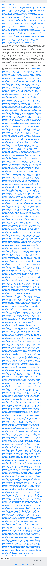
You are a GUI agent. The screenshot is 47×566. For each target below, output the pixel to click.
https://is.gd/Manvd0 (16, 191)
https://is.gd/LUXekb (35, 130)
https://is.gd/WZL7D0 (26, 228)
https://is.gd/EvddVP (25, 141)
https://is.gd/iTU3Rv (16, 183)
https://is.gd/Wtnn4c (16, 446)
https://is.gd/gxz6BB (16, 431)
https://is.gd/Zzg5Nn (16, 155)
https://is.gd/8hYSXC (35, 431)
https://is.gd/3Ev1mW (26, 460)
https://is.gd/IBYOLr (6, 380)
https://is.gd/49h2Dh (6, 167)
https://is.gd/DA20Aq (16, 164)
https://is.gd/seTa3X (33, 421)
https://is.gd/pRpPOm (26, 505)
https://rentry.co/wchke (39, 30)
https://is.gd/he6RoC (25, 251)
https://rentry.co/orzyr (7, 29)
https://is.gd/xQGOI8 (6, 354)
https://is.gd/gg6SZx (25, 206)
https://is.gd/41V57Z (27, 488)
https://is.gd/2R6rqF (16, 148)
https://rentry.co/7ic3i (18, 7)
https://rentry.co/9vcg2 (28, 24)
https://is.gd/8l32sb (6, 379)
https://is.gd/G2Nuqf (16, 475)
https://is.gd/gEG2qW (7, 508)
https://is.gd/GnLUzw (7, 363)
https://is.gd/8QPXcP (6, 109)
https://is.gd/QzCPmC (26, 71)
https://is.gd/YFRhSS (25, 106)
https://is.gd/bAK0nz (6, 218)
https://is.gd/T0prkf (6, 189)
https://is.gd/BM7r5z (26, 463)
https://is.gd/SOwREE (17, 520)
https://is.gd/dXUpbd (16, 165)
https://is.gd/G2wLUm (27, 324)
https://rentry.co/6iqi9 (18, 39)
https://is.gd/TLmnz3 (26, 184)
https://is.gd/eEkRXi (16, 268)
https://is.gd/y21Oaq (6, 80)
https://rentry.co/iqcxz (7, 16)
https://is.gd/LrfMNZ (37, 488)
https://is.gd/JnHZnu (6, 85)
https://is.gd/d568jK (34, 492)
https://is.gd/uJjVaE (16, 340)
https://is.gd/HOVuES (7, 148)
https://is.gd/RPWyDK (26, 162)
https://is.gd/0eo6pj (16, 120)
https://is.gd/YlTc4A (26, 335)
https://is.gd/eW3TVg (7, 322)
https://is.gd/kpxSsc (15, 308)
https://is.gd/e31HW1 (16, 459)
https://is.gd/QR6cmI (6, 237)
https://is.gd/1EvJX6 (25, 116)
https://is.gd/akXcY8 (6, 78)
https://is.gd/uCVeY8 (26, 382)
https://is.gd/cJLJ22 (35, 446)
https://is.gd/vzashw (36, 239)
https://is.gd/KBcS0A (25, 270)
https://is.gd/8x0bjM (16, 311)
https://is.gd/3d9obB (33, 158)
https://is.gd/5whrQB (35, 96)
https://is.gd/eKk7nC (36, 170)
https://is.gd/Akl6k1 (34, 406)
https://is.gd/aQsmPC (17, 496)
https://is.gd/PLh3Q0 (25, 511)
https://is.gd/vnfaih (15, 251)
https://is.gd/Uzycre (6, 441)
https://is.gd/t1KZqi (6, 392)
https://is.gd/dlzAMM (7, 219)
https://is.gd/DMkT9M (17, 81)
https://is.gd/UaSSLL (16, 393)
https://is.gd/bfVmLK (25, 315)
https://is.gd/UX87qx (6, 280)
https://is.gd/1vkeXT (26, 359)
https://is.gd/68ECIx (16, 498)
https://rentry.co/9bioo (18, 27)
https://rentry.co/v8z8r (29, 26)
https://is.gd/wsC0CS (25, 462)
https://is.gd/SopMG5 (37, 475)
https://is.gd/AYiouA (6, 202)
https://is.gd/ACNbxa (26, 327)
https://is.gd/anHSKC (35, 364)
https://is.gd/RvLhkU (6, 251)
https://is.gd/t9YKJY (6, 418)
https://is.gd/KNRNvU (7, 451)
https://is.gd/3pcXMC (6, 454)
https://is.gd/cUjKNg (6, 90)
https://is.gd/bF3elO (16, 190)
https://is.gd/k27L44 (35, 279)
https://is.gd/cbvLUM (6, 151)
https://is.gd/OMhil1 (35, 542)
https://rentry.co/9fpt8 (18, 17)
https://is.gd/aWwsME (16, 550)
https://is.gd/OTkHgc (16, 386)
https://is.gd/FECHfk (25, 210)
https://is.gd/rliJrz (6, 100)
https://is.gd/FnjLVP (25, 392)
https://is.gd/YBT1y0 (16, 207)
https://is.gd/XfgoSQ (16, 261)
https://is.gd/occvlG (25, 457)
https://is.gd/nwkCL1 (16, 180)
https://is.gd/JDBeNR (16, 241)
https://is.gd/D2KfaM (36, 77)
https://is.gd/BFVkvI (6, 302)
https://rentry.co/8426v (39, 11)
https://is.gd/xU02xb (36, 507)
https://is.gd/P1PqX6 (6, 361)
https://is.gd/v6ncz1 (34, 512)
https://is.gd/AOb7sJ (35, 148)
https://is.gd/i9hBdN (6, 485)
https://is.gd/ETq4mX (36, 235)
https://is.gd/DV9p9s (35, 466)
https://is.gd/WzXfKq (25, 444)
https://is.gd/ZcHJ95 (26, 232)
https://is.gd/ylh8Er (15, 357)
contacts (27, 564)
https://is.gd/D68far (15, 196)
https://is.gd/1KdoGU (36, 450)
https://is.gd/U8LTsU (35, 511)
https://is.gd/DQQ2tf (16, 502)
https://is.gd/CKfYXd (26, 286)
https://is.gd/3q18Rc (6, 539)
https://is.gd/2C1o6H (37, 408)
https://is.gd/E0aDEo (6, 438)
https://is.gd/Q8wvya (35, 87)
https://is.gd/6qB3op (6, 393)
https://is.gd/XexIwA (15, 202)
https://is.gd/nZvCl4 (35, 193)
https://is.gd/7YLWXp (36, 469)
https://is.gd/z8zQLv (6, 180)
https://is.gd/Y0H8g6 (16, 271)
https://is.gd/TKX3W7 (37, 231)
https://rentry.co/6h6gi (18, 36)
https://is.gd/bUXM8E (16, 552)
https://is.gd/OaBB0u (16, 130)
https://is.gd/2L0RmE (6, 388)
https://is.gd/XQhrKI (16, 485)
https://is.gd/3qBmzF (36, 405)
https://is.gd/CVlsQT (16, 492)
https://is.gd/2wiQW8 (36, 398)
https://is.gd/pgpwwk (7, 351)
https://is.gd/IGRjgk (34, 489)
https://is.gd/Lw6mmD (7, 75)
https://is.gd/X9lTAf (6, 222)
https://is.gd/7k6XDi (25, 176)
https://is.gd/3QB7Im (24, 100)
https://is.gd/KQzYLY (35, 146)
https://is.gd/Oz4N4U (36, 117)
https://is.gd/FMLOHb (7, 488)
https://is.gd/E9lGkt (6, 96)
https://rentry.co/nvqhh (29, 42)
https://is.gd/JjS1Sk (25, 178)
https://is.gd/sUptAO (16, 292)
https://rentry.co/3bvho (29, 33)
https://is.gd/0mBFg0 (36, 241)
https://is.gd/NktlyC (16, 210)
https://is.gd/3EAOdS (6, 212)
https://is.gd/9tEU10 (6, 377)
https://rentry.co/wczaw (7, 35)
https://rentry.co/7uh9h (28, 36)
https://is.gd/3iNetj (16, 353)
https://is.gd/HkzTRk (6, 119)
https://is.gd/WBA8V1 (26, 446)
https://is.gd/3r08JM (15, 315)
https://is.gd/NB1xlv (35, 389)
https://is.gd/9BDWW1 (36, 191)
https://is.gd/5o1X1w (6, 72)
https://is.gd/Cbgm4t (6, 353)
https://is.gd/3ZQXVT (26, 239)
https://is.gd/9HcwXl (16, 197)
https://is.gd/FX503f (25, 360)
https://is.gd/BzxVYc (6, 171)
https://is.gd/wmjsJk (16, 508)
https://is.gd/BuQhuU (7, 241)
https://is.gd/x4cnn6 (25, 334)
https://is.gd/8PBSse (25, 284)
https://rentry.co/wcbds (29, 40)
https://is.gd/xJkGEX (35, 302)
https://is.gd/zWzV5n (16, 213)
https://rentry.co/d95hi (39, 36)
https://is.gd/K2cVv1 (6, 229)
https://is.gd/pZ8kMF (6, 210)
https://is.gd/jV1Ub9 (35, 128)
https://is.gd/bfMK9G (17, 329)
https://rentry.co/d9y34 (28, 19)
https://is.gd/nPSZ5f (34, 205)
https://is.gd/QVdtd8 (37, 528)
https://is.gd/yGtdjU (36, 453)
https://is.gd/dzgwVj (35, 327)
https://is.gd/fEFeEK (25, 401)
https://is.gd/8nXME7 (26, 212)
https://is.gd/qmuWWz (35, 258)
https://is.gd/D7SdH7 (36, 546)
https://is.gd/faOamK (16, 173)
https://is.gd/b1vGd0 (25, 434)
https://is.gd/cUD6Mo (7, 113)
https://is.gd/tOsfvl (6, 270)
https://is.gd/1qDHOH (7, 282)
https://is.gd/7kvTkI (15, 247)
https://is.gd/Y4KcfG (25, 202)
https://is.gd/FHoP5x (6, 466)
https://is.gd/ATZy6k (34, 456)
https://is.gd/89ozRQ (16, 302)
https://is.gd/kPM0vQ (7, 136)
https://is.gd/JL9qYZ (16, 316)
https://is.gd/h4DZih (25, 417)
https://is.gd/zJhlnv (34, 293)
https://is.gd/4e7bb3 (36, 311)
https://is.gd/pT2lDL (6, 197)
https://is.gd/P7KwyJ (6, 404)
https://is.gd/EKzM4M (35, 521)
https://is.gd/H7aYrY (15, 379)
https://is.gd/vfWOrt (6, 247)
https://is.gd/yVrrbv (16, 434)
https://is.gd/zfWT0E (15, 392)
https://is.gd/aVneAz (16, 470)
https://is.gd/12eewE (6, 193)
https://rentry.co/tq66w (7, 4)
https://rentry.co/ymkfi (28, 23)
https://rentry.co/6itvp (28, 11)
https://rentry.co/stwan (39, 10)
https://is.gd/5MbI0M (7, 279)
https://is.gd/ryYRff (6, 450)
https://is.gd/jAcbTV (6, 543)
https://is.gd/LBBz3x (35, 485)
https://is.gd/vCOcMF (34, 178)
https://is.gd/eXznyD (6, 515)
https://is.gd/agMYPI (16, 325)
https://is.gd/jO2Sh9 (16, 430)
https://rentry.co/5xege (7, 9)
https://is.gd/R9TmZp (36, 470)
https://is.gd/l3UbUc (26, 191)
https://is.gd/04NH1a (6, 126)
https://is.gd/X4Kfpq (16, 274)
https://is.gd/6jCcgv (34, 305)
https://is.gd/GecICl (34, 247)
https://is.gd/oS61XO (16, 542)
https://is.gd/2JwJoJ (33, 295)
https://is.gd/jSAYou (34, 266)
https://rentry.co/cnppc (28, 43)
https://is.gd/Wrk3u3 (6, 350)
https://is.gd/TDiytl (36, 194)
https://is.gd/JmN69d (16, 337)
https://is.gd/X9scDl (34, 125)
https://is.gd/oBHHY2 (35, 261)
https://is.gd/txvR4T (35, 505)
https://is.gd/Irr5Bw (35, 268)
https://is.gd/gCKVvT (6, 422)
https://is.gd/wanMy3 (7, 449)
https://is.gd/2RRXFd (16, 229)
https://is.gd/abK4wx (26, 332)
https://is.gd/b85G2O (17, 344)
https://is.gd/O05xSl (25, 103)
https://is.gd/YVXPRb (16, 128)
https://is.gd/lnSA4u (6, 483)
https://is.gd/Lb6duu (16, 521)
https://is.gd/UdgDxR (7, 411)
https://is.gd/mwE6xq (7, 296)
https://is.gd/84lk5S (25, 72)
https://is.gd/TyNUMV (17, 528)
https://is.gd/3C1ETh (25, 110)
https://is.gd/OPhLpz (26, 518)
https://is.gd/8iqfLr (6, 123)
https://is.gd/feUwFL (36, 234)
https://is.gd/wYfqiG (35, 181)
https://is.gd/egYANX (6, 530)
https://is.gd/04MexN (16, 299)
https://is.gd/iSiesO (35, 411)
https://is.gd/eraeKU (36, 414)
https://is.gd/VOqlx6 (6, 161)
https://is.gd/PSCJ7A (6, 71)
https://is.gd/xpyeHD (34, 340)
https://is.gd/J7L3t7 (16, 151)
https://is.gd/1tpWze (36, 171)
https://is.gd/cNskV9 (25, 84)
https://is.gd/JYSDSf (6, 248)
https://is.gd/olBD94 (25, 237)
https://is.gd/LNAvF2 (25, 465)
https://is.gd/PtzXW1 (26, 88)
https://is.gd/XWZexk (16, 374)
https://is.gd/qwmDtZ (36, 527)
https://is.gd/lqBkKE (35, 99)
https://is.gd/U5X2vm (16, 345)
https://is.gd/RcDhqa (15, 116)
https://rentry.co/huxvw (7, 6)
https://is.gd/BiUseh (26, 164)
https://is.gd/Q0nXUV (36, 213)
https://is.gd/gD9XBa (36, 322)
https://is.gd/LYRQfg (6, 459)
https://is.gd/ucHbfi (25, 495)
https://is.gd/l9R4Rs (25, 145)
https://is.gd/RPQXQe (16, 507)
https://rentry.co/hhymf (29, 35)
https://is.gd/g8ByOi (26, 507)
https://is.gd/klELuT (25, 515)
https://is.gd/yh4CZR (6, 234)
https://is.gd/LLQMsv (6, 87)
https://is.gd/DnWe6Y (16, 260)
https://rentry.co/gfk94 (7, 36)
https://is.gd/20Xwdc (6, 386)
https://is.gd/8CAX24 (6, 478)
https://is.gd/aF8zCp (25, 94)
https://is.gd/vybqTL (36, 486)
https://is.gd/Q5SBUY (35, 438)
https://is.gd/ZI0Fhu (6, 444)
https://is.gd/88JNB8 (6, 495)
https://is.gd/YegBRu (26, 447)
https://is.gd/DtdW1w (26, 209)
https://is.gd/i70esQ (16, 184)
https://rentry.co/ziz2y (18, 43)
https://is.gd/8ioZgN (16, 510)
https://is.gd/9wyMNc (7, 290)
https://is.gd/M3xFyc (26, 517)
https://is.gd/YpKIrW (6, 183)
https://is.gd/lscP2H (35, 229)
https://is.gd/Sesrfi (15, 295)
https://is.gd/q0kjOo (35, 183)
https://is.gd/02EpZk (35, 401)
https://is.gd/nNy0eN (16, 422)
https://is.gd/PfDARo (25, 308)
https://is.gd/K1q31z (6, 235)
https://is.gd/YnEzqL (15, 531)
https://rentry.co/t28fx (18, 20)
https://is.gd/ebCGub (25, 338)
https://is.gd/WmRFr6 (16, 335)
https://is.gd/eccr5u (26, 376)
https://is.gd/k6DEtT (35, 361)
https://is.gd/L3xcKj (25, 356)
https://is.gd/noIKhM (6, 122)
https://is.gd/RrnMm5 (36, 508)
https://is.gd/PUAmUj (35, 197)
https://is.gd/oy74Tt (35, 424)
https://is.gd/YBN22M (16, 171)
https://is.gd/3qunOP (26, 388)
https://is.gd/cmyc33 (6, 206)
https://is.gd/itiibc (16, 109)
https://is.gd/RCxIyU (6, 337)
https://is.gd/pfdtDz (6, 383)
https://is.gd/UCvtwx (35, 120)
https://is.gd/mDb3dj (6, 165)
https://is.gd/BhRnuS (6, 376)
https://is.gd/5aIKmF (34, 427)
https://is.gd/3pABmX (7, 431)
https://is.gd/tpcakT (34, 360)
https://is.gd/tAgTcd (6, 223)
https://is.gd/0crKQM (26, 475)
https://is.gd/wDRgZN (26, 242)
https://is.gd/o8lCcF (6, 103)
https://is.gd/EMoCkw (7, 186)
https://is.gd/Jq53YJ (6, 437)
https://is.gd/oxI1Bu (16, 343)
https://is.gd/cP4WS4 (6, 231)
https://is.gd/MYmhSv (35, 418)
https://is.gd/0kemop (35, 454)
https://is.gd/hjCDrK (35, 348)
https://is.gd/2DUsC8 (35, 101)
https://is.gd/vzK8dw (25, 316)
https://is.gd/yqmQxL (35, 524)
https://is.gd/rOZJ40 (34, 161)
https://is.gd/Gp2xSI (34, 104)
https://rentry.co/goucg (7, 39)
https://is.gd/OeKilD (6, 402)
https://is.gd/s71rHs (34, 116)
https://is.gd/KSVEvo (15, 437)
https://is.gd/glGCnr (6, 93)
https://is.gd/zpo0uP (6, 187)
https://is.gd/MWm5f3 (16, 250)
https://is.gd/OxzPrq (16, 88)
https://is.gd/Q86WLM (17, 186)
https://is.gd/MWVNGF (26, 534)
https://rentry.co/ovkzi (7, 42)
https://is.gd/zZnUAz (25, 128)
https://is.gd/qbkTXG (26, 510)
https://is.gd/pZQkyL (25, 123)
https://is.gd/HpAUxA (7, 523)
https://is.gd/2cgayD (35, 280)
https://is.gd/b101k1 (34, 254)
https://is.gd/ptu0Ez (6, 293)
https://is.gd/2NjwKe (25, 255)
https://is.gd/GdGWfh (16, 447)
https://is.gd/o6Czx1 (25, 161)
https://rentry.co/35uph (28, 22)
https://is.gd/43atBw (35, 210)
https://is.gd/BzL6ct (6, 94)
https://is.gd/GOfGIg (35, 539)
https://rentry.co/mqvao (39, 7)
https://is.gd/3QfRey (35, 366)
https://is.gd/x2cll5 (35, 425)
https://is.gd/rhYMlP (25, 466)
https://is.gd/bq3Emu (36, 90)
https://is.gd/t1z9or (6, 295)
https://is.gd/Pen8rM (26, 309)
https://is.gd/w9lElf (16, 284)
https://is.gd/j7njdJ (15, 553)
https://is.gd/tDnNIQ (36, 164)
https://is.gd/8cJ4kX (15, 168)
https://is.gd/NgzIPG (34, 428)
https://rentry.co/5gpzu (7, 26)
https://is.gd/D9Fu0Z (36, 430)
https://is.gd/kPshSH (16, 420)
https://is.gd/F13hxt (34, 177)
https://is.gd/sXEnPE (15, 123)
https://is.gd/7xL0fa (25, 399)
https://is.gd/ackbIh (35, 74)
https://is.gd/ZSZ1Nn (6, 499)
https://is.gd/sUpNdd (16, 110)
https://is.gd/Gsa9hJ (6, 463)
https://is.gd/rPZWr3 (25, 132)
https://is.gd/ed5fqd (6, 299)
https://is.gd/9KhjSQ (15, 94)
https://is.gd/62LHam (26, 389)
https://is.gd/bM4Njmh (17, 107)
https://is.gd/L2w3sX (16, 193)
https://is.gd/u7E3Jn (26, 75)
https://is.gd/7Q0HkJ (25, 168)
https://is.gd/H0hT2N (36, 113)
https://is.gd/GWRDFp (7, 424)
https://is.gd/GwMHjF (7, 518)
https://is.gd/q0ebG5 (35, 396)
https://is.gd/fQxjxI (16, 87)
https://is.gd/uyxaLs (15, 177)
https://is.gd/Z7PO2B (26, 302)
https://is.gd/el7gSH (34, 315)
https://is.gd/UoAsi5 (16, 361)
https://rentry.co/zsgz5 (17, 16)
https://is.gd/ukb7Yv (25, 540)
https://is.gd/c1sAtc (26, 425)
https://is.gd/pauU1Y (26, 274)
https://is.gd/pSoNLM (7, 309)
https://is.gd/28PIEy (6, 552)
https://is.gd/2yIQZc (36, 309)
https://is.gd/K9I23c (35, 552)
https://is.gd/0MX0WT (7, 284)
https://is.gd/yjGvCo (16, 90)
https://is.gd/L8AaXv (16, 501)
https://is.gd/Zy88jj (16, 433)
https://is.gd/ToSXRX (34, 457)
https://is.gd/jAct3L (15, 364)
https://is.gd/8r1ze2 (6, 129)
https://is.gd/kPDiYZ (35, 139)
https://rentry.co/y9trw (17, 24)
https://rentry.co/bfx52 (18, 35)
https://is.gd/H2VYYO (34, 219)
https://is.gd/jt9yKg (6, 390)
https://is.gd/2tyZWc (25, 395)
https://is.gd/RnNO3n (26, 485)
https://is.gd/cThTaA (15, 216)
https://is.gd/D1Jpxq (35, 382)
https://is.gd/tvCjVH (35, 303)
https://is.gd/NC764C (36, 173)
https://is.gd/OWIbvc (16, 126)
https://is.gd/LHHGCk (17, 451)
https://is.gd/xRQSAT (6, 264)
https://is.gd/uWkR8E (26, 273)
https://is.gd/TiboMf (16, 405)
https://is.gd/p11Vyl (25, 492)
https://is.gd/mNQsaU (27, 408)
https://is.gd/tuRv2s (25, 277)
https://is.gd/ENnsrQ (25, 523)
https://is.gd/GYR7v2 (36, 359)
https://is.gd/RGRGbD (7, 313)
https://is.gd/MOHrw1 (7, 321)
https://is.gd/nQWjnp (26, 90)
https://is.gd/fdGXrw (35, 251)
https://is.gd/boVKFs (36, 329)
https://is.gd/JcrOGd (6, 457)
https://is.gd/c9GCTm (7, 344)
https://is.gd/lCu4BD (16, 443)
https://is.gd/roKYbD (6, 104)
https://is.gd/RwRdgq (16, 540)
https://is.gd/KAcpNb (16, 415)
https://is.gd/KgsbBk (6, 300)
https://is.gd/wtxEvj (15, 78)
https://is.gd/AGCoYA (27, 200)
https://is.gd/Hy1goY (36, 481)
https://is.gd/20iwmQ (27, 496)
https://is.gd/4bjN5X (6, 357)
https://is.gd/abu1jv (15, 257)
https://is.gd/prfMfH (35, 226)
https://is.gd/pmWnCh (37, 324)
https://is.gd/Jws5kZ (6, 367)
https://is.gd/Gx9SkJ (34, 80)
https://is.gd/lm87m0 (35, 338)
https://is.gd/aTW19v (6, 395)
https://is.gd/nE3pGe (16, 376)
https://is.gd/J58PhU (34, 109)
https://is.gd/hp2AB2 (6, 389)
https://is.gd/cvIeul (6, 553)
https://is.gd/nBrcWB (26, 420)
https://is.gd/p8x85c (25, 530)
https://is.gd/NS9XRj (25, 264)
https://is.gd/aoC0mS (26, 405)
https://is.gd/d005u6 (16, 534)
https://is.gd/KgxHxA (6, 435)
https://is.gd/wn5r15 (16, 125)
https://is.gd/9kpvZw (25, 226)
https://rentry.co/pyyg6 (17, 23)
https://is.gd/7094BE (25, 456)
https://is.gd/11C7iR (16, 280)
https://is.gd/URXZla (6, 106)
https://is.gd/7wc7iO (26, 449)
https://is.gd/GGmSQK (7, 359)
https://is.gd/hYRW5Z (16, 228)
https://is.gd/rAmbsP (16, 225)
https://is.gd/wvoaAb (26, 74)
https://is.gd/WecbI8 (25, 373)
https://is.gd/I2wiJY (26, 313)
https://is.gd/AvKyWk (26, 99)
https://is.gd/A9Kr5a (25, 115)
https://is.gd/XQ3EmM (7, 408)
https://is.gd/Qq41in (25, 287)
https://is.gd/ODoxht (35, 495)
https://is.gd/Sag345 (16, 279)
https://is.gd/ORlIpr (25, 411)
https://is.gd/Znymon (16, 77)
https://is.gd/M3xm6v (16, 547)
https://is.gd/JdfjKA (16, 80)
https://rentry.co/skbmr (7, 13)
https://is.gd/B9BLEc (25, 257)
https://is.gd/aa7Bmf (16, 101)
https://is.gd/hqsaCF (24, 295)
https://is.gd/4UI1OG (35, 462)
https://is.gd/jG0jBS (25, 533)
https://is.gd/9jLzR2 (25, 415)
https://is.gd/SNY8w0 (6, 494)
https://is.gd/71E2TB (25, 367)
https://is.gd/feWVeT (16, 380)
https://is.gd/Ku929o (16, 373)
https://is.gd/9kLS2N (25, 543)
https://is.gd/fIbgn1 (25, 177)
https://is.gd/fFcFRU (25, 438)
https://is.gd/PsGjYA (34, 331)
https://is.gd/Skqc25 (26, 144)
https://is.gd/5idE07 (25, 489)
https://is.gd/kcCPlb (34, 372)
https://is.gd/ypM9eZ (6, 324)
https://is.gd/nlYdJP (16, 282)
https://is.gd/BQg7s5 (36, 494)
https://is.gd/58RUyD (25, 152)
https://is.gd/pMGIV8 (16, 215)
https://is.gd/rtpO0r (35, 483)
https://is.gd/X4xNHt (25, 139)
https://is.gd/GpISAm (35, 123)
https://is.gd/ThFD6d (35, 151)
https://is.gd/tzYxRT (6, 555)
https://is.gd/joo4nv (35, 332)
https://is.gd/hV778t (26, 221)
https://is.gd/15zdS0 (16, 83)
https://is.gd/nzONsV (36, 517)
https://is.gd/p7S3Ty (16, 267)
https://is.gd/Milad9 (25, 293)
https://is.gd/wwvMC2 (36, 374)
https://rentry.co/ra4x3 (7, 10)
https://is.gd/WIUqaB (6, 225)
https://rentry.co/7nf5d (28, 7)
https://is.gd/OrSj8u (6, 332)
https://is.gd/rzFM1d (6, 364)
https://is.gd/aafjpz (15, 406)
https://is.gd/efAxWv (26, 113)
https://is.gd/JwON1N (26, 504)
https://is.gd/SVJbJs (34, 142)
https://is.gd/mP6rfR (36, 499)
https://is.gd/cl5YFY (16, 104)
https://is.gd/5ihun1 (35, 299)
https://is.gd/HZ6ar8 (25, 268)
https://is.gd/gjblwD (15, 427)
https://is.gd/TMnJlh (25, 345)
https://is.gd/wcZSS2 (16, 435)
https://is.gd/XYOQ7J (25, 498)
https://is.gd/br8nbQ (16, 354)
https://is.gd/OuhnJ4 (6, 260)
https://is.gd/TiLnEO (26, 476)
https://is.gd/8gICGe (36, 250)
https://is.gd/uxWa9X (16, 303)
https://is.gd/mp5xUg (16, 273)
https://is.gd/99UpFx (16, 136)
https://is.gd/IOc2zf (26, 181)
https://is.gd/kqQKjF (16, 226)
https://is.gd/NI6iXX (24, 80)
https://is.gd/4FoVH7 (35, 155)
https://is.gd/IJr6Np (36, 363)
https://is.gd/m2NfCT (35, 206)
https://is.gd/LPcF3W (25, 364)
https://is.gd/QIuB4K (15, 283)
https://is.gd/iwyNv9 (6, 415)
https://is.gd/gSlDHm (36, 344)
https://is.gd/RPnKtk (6, 205)
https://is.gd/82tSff (6, 540)
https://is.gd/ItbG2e (36, 68)
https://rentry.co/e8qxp (7, 7)
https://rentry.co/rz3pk (7, 19)
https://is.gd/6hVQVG (17, 472)
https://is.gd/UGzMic (26, 223)
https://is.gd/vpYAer (34, 543)
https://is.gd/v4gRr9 (16, 212)
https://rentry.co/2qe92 (7, 33)
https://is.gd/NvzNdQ (35, 283)
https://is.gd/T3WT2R (36, 298)
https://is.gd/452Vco (35, 313)
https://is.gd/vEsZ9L (6, 254)
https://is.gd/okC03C (26, 467)
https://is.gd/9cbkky (15, 543)
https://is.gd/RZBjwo (35, 390)
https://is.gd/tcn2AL (16, 237)
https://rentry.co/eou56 (39, 14)
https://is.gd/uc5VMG (7, 221)
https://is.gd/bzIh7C (6, 327)
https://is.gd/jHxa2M (6, 341)
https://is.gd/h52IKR (35, 167)
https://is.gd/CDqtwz (36, 369)
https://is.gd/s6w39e (16, 85)
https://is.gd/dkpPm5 (36, 300)
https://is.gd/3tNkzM (35, 184)
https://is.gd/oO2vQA (7, 329)
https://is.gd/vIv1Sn (15, 84)
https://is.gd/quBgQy (26, 412)
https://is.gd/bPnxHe (16, 223)
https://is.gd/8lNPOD (17, 424)
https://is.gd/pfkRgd (36, 162)
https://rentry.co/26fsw (18, 6)
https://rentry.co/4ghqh (17, 32)
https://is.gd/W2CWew (35, 555)
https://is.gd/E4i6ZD (16, 395)
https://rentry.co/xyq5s (18, 38)
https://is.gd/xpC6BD (16, 238)
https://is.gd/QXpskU (35, 83)
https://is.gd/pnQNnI (17, 414)
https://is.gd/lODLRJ (25, 435)
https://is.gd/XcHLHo (16, 129)
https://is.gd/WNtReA (34, 433)
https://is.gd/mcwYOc (16, 135)
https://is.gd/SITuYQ (36, 412)
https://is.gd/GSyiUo (26, 552)
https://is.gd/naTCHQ (16, 495)
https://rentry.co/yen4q (39, 16)
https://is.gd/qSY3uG (16, 370)
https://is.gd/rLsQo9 (25, 245)
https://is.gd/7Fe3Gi (37, 107)
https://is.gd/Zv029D (16, 289)
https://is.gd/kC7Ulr (34, 202)
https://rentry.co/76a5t (17, 22)
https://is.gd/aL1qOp (6, 184)
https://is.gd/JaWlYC (34, 415)
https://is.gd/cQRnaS (36, 550)
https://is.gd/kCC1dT (16, 377)
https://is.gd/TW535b (6, 162)
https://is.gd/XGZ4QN (25, 437)
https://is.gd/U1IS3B (34, 399)
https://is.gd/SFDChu (24, 553)
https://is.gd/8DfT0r (36, 306)
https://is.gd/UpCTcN (6, 366)
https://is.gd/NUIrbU (36, 534)
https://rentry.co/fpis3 (7, 22)
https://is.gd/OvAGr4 (6, 258)
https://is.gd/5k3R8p (6, 274)
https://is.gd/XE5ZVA (26, 130)
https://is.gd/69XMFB (6, 465)
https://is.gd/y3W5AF (6, 430)
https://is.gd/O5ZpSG (36, 289)
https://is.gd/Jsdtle (35, 245)
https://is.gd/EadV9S (35, 222)
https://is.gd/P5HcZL (6, 190)
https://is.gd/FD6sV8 (35, 180)
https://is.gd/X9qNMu (7, 311)
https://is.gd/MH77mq (35, 196)
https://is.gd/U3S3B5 (6, 517)
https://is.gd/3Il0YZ (25, 328)
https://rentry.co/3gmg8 (18, 4)
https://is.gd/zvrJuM (6, 531)
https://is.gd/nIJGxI (35, 367)
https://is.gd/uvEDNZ (36, 502)
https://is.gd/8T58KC (6, 152)
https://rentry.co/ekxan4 (29, 38)
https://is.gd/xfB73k (6, 142)
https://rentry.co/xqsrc (18, 30)
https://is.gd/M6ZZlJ (34, 94)
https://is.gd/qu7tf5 (25, 443)
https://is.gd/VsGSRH (6, 520)
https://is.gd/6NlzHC (25, 263)
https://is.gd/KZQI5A (35, 345)
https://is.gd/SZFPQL (26, 370)
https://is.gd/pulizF (6, 427)
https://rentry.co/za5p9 (29, 13)
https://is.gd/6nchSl (6, 511)
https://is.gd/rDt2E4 (26, 81)
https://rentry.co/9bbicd (39, 19)
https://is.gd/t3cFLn (34, 514)
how (20, 564)
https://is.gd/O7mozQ (26, 549)
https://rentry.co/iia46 (28, 17)
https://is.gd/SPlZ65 (15, 152)
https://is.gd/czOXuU (36, 388)
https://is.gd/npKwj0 (26, 292)
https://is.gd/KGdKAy (25, 248)
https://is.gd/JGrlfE (6, 406)
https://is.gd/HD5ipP (35, 138)
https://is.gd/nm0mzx (17, 200)
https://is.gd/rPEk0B (6, 521)
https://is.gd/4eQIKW (6, 475)
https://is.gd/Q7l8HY (16, 460)
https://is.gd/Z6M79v (6, 396)
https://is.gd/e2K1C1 (35, 325)
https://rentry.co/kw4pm (18, 42)
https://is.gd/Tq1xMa (16, 318)
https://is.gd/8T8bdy (6, 453)
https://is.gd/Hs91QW (16, 222)
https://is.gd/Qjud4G (26, 459)
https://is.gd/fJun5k (25, 271)
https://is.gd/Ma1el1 (26, 234)
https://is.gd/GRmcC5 (25, 539)
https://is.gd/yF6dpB (6, 369)
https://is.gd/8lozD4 (26, 469)
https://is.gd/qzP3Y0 (26, 250)
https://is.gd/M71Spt (26, 470)
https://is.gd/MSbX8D (7, 319)
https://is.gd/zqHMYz (27, 451)
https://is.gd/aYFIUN (6, 303)
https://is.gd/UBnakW (7, 405)
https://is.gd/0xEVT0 (16, 331)
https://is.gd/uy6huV (16, 113)
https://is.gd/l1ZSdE (16, 115)
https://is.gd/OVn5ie (35, 165)
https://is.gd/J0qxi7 (26, 351)
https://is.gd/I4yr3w (15, 418)
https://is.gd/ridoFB (35, 267)
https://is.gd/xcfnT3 (24, 428)
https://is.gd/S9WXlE (26, 77)
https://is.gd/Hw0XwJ (35, 277)
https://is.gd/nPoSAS (26, 289)
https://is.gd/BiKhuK (26, 385)
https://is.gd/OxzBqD (26, 300)
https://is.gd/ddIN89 (36, 460)
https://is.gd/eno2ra (36, 144)
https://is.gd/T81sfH (25, 83)
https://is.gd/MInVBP (16, 388)
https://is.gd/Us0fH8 (16, 242)
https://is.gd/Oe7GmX (7, 194)
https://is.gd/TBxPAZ (6, 257)
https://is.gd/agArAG (35, 420)
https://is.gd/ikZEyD (6, 91)
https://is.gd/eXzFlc (25, 537)
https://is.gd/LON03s (16, 350)
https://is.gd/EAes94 (6, 524)
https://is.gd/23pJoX (6, 157)
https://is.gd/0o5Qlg (35, 212)
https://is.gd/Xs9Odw (24, 406)
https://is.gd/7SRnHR (17, 321)
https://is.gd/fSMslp (35, 476)
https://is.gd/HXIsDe (35, 373)
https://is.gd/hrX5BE (16, 287)
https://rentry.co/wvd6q (18, 13)
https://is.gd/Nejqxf (35, 498)
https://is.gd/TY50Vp (6, 191)
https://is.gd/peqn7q (36, 81)
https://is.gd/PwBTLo (36, 393)
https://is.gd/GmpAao (7, 200)
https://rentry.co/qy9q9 (7, 30)
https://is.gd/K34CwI (37, 200)
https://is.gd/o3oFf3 (25, 514)
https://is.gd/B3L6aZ (25, 205)
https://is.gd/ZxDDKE (35, 141)
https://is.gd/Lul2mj (15, 456)
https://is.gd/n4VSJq (16, 209)
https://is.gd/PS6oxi (35, 133)
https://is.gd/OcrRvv (6, 154)
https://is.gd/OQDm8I (25, 97)
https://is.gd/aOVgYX (26, 483)
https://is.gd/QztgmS (6, 267)
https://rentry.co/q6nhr (18, 33)
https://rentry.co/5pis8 (28, 20)
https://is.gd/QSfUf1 (25, 441)
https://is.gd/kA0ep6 (25, 348)
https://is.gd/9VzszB (26, 155)
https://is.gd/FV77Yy (35, 238)
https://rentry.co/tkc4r (17, 10)
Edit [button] (2, 558)
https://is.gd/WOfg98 (7, 472)
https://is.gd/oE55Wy (16, 363)
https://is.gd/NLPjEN (6, 255)
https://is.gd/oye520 (6, 338)
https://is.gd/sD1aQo (35, 491)
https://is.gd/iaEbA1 (26, 329)
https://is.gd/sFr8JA (6, 345)
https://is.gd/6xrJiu (36, 520)
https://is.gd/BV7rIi (34, 199)
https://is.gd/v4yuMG (7, 425)
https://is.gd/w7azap (27, 499)
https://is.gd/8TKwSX (35, 523)
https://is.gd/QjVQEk (26, 299)
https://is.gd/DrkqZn (16, 341)
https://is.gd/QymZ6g (7, 401)
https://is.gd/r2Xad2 (16, 457)
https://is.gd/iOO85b (16, 157)
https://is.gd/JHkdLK (16, 504)
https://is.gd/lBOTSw (36, 479)
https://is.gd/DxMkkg (16, 385)
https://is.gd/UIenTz (36, 451)
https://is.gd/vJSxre (26, 321)
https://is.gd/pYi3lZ (15, 421)
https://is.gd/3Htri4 (15, 536)
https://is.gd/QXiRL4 (6, 547)
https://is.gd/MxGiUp (26, 311)
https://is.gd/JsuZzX (25, 207)
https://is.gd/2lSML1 (16, 244)
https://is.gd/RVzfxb (25, 512)
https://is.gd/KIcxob (34, 444)
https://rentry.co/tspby (18, 11)
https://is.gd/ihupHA (26, 542)
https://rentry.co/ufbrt (39, 32)
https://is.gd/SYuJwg (16, 174)
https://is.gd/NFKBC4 (26, 363)
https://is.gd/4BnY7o (6, 306)
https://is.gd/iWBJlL (16, 465)
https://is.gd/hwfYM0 (16, 463)
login (31, 564)
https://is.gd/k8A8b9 (26, 112)
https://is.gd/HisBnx (6, 420)
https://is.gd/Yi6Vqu (6, 473)
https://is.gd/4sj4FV (35, 347)
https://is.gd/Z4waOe (7, 164)
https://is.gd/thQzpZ (25, 347)
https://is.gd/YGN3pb (35, 72)
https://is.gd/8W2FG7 (7, 215)
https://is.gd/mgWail (6, 356)
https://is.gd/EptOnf (26, 325)
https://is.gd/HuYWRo (7, 181)
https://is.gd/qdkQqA (26, 298)
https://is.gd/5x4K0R (16, 300)
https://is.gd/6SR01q (6, 335)
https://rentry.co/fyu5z (39, 17)
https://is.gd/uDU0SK (35, 316)
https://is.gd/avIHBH (26, 235)
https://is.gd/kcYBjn (15, 305)
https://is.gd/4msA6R (6, 504)
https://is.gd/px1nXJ (15, 146)
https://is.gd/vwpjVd (25, 180)
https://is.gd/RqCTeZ (37, 496)
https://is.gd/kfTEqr (16, 218)
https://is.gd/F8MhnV (35, 176)
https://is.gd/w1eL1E (16, 72)
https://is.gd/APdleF (15, 106)
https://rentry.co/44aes (7, 11)
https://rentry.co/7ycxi (18, 19)
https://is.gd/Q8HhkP (25, 160)
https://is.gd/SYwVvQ (26, 173)
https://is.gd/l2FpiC (16, 219)
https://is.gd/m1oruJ (35, 435)
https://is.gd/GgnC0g (16, 312)
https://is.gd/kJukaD (14, 100)
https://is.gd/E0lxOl (34, 526)
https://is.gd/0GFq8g (35, 356)
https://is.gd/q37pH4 (35, 380)
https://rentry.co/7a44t (7, 32)
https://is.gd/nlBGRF (26, 267)
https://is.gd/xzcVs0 (35, 273)
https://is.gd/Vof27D (16, 479)
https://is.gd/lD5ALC (35, 379)
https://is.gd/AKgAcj (16, 546)
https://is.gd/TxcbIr (6, 505)
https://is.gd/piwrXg (35, 255)
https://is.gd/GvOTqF (25, 427)
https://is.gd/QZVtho (26, 194)
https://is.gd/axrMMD (7, 486)
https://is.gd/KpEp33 (16, 555)
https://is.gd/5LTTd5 (26, 119)
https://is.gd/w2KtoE (27, 231)
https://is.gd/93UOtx (15, 103)
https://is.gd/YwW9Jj (26, 322)
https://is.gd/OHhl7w (36, 402)
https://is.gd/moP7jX (6, 271)
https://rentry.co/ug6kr (29, 9)
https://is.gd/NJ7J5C (24, 158)
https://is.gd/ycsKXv (16, 438)
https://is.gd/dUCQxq (26, 244)
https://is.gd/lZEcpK (16, 162)
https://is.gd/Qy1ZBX (6, 334)
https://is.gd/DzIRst (6, 110)
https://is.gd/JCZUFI (35, 292)
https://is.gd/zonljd (25, 93)
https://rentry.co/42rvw (17, 29)
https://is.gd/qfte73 (26, 472)
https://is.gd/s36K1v (16, 417)
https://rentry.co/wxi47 (39, 23)
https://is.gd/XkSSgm (16, 170)
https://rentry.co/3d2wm (7, 40)
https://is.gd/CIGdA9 (15, 248)
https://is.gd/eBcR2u (25, 473)
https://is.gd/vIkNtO (35, 78)
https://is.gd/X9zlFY (6, 372)
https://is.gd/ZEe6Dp (36, 370)
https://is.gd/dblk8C (25, 521)
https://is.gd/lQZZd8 (16, 466)
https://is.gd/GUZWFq (7, 479)
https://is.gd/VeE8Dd (6, 433)
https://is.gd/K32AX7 (15, 462)
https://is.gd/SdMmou (7, 107)
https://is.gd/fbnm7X (6, 115)
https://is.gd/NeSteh (35, 287)
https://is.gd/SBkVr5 (16, 313)
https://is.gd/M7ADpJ (6, 207)
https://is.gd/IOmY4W (7, 496)
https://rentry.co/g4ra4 (40, 27)
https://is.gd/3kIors (16, 258)
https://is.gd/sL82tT (35, 547)
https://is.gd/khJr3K (16, 132)
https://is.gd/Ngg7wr (16, 412)
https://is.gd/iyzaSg (25, 101)
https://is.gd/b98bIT (25, 87)
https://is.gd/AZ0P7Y (26, 398)
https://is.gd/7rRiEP (35, 404)
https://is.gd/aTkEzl (25, 279)
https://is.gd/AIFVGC (16, 530)
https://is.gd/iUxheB (25, 266)
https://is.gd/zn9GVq (36, 232)
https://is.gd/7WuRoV (17, 425)
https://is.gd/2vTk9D (16, 74)
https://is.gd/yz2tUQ (16, 167)
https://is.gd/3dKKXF (6, 261)
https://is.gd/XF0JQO (15, 450)
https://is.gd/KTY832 (16, 264)
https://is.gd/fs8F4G (6, 421)
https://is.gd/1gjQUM (16, 478)
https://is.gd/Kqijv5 (15, 428)
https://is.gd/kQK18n (26, 238)
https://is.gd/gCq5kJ (16, 221)
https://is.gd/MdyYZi (16, 411)
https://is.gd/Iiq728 (6, 135)
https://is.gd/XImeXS (35, 160)
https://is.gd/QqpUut (6, 312)
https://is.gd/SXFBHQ (36, 518)
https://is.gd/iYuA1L (6, 537)
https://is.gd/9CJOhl (15, 205)
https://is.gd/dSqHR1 (16, 235)
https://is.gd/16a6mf (16, 176)
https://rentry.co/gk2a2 (7, 38)
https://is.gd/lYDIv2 (34, 308)
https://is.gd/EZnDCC (6, 88)
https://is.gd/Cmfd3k (6, 242)
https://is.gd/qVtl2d (15, 539)
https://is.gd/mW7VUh (16, 187)
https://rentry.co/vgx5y (40, 39)
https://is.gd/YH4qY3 (35, 248)
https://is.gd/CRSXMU (7, 546)
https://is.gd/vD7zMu (34, 252)
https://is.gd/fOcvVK (35, 221)
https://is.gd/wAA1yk (35, 447)
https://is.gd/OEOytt (6, 170)
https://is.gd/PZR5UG (36, 274)
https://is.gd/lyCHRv (6, 266)
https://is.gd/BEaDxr (35, 136)
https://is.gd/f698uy (15, 71)
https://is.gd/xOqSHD (36, 335)
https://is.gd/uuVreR (36, 501)
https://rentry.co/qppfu (18, 26)
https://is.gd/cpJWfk (26, 296)
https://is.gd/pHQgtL (6, 328)
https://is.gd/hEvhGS (6, 132)
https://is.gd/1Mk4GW (17, 231)
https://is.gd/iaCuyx (35, 386)
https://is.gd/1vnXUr (6, 97)
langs (23, 564)
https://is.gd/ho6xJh (35, 190)
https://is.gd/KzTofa (6, 178)
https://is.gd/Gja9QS (6, 370)
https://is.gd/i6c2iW (24, 433)
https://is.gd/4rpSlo (15, 338)
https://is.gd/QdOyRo (26, 502)
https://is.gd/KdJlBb (33, 357)
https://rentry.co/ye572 (18, 14)
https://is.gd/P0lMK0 (6, 510)
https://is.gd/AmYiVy (26, 303)
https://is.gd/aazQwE (28, 107)
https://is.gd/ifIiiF (16, 158)
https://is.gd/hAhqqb (6, 174)
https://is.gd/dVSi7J (16, 382)
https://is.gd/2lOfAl (24, 357)
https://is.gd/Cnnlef (6, 252)
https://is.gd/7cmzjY (26, 344)
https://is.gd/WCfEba (6, 81)
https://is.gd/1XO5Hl (6, 84)
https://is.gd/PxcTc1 (25, 422)
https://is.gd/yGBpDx (6, 120)
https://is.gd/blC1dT (6, 203)
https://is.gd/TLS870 (16, 408)
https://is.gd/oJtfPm (15, 161)
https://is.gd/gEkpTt (6, 428)
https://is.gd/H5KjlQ (6, 514)
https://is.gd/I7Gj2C (25, 126)
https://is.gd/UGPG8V (26, 183)
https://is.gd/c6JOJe (34, 271)
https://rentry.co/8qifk (7, 24)
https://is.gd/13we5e (6, 374)
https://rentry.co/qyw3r (39, 24)
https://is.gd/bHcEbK (6, 145)
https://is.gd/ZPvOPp (6, 343)
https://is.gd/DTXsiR (6, 125)
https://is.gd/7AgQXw (7, 527)
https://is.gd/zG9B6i (6, 373)
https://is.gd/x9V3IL (35, 343)
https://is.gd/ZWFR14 (36, 463)
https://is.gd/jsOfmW (26, 193)
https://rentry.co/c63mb (7, 27)
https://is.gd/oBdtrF (6, 245)
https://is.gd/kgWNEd (7, 414)
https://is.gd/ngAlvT (25, 125)
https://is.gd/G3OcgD (16, 234)
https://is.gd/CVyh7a (16, 141)
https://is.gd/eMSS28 (6, 549)
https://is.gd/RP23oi (35, 473)
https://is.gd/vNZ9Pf (36, 319)
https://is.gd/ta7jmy (35, 97)
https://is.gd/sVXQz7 (35, 93)
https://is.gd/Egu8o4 (16, 383)
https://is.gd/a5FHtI (16, 276)
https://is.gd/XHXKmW (26, 306)
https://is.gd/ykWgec (16, 517)
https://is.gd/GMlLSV (6, 199)
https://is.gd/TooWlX (15, 160)
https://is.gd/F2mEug (26, 170)
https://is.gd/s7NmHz (35, 132)
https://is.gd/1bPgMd (36, 112)
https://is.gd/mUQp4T (25, 146)
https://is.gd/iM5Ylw (6, 526)
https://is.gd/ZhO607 (6, 268)
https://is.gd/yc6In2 (34, 84)
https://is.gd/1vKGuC (16, 332)
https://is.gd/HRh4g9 (26, 120)
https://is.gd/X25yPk (6, 385)
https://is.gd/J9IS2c (34, 392)
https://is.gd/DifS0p (27, 186)
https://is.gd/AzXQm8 (16, 189)
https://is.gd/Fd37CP (36, 282)
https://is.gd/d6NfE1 (25, 85)
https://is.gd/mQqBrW (36, 157)
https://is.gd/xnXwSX (36, 209)
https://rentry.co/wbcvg (28, 29)
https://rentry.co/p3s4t (29, 14)
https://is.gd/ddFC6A (25, 283)
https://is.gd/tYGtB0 (35, 441)
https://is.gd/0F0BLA (6, 292)
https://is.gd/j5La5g (35, 237)
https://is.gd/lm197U (35, 417)
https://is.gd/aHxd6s (16, 206)
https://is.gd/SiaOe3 (36, 215)
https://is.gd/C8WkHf (27, 528)
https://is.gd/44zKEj (34, 337)
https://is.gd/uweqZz (26, 377)
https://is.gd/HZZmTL (17, 527)
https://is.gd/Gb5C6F (35, 154)
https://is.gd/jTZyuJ (25, 219)
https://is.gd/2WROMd (16, 119)
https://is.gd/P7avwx (26, 486)
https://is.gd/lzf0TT (6, 146)
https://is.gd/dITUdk (26, 402)
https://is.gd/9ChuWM (7, 467)
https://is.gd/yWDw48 (35, 135)
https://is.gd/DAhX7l (16, 139)
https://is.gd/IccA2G (6, 491)
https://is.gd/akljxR (25, 174)
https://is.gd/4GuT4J (26, 350)
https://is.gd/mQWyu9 (25, 450)
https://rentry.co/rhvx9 (18, 40)
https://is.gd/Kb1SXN (17, 194)
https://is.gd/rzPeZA (6, 176)
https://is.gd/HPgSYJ (6, 238)
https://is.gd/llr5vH (16, 523)
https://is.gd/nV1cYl (25, 366)
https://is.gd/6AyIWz (25, 197)
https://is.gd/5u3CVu (35, 145)
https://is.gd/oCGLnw (36, 71)
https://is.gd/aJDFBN (26, 167)
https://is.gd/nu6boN (16, 537)
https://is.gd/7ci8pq (25, 258)
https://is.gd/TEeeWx (17, 286)
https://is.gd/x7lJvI (16, 199)
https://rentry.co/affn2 (7, 23)
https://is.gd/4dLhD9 (26, 404)
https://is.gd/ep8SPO (6, 412)
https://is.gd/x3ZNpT (6, 489)
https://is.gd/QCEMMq (26, 501)
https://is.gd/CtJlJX (16, 396)
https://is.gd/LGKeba (15, 390)
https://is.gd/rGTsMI (16, 524)
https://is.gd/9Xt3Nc (16, 99)
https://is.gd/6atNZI (26, 479)
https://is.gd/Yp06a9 (25, 536)
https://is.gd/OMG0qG (17, 488)
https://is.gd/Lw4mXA (26, 482)
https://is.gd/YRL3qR (26, 494)
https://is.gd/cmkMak (26, 154)
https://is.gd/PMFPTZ (26, 341)
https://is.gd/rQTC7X (35, 440)
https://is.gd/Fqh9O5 (25, 440)
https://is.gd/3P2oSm (26, 282)
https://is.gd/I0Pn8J (25, 247)
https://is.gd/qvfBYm (35, 536)
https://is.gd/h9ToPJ (16, 401)
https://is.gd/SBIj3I (25, 331)
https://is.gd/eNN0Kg (36, 459)
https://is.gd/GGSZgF (26, 319)
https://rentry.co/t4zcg (29, 27)
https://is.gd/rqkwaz (16, 482)
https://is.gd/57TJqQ (6, 168)
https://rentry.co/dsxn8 (28, 10)
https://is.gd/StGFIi (15, 97)
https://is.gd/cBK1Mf (17, 359)
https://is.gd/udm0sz (6, 99)
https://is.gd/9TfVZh (16, 356)
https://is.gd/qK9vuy (6, 409)
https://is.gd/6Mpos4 (26, 430)
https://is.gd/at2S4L (34, 263)
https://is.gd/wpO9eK (16, 270)
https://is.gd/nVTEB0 (36, 482)
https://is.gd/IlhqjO (35, 422)
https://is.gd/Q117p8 (26, 508)
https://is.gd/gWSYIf (15, 266)
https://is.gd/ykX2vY (6, 177)
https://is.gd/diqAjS (25, 409)
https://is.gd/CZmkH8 (35, 443)
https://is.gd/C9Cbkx (6, 226)
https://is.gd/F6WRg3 (26, 547)
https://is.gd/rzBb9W (16, 245)
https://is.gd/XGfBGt (17, 75)
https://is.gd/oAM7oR (7, 469)
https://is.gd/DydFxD (16, 369)
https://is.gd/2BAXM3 (16, 491)
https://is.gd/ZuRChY (25, 199)
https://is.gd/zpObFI (6, 173)
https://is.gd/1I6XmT (26, 215)
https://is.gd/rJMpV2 (6, 77)
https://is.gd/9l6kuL (36, 119)
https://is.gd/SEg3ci (16, 518)
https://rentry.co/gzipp (29, 4)
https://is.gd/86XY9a (16, 549)
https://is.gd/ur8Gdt (25, 380)
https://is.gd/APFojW (6, 417)
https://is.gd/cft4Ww (16, 514)
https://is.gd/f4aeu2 (25, 96)
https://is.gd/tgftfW (6, 101)
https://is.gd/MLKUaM (17, 499)
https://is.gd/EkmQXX (25, 353)
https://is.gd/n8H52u (6, 498)
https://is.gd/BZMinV (25, 218)
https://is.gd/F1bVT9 (16, 203)
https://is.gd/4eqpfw (16, 181)
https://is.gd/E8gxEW (6, 399)
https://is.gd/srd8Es (35, 218)
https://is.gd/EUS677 (25, 151)
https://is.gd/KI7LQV (6, 542)
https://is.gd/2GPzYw (26, 481)
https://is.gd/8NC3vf (25, 491)
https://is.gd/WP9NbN (16, 402)
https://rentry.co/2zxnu (7, 14)
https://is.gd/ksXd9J (6, 462)
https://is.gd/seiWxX (15, 178)
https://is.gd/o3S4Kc (6, 398)
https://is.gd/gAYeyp (35, 540)
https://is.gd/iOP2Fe (26, 241)
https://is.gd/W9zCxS (6, 298)
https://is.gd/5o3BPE (16, 306)
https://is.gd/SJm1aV (16, 489)
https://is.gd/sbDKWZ (37, 187)
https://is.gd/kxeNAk (16, 239)
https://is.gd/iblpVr (34, 533)
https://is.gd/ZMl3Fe (16, 334)
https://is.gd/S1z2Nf (24, 252)
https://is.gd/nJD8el (35, 531)
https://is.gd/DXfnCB (35, 106)
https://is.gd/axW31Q (26, 531)
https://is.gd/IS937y (35, 354)
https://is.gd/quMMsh (36, 544)
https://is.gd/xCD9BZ (6, 434)
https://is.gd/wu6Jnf (6, 277)
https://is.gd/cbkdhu (26, 354)
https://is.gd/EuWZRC (25, 396)
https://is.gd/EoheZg (6, 443)
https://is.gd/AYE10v (16, 449)
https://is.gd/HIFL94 (35, 449)
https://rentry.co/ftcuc (28, 30)
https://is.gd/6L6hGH (6, 232)
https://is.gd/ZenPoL (35, 350)
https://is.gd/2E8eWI (26, 386)
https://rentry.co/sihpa (29, 32)
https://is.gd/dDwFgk (16, 277)
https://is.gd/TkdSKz (6, 305)
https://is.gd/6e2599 (6, 141)
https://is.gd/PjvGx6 (6, 512)
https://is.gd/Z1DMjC (16, 322)
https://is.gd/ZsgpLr (16, 145)
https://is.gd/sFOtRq (6, 213)
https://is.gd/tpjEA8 (6, 447)
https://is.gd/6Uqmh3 (36, 504)
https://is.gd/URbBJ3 (26, 546)
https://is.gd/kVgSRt (16, 486)
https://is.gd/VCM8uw (16, 404)
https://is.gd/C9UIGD (16, 526)
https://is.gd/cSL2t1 (26, 165)
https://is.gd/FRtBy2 (36, 244)
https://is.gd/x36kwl (25, 135)
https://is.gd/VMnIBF (6, 139)
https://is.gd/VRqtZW (25, 196)
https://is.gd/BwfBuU (26, 133)
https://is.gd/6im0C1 (25, 91)
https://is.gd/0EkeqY (15, 511)
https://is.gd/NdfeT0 (15, 96)
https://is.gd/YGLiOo (36, 186)
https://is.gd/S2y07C (16, 494)
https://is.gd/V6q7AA (6, 209)
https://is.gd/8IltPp (24, 421)
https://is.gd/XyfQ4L (35, 207)
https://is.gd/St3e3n (16, 347)
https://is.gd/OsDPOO (36, 383)
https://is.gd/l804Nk (25, 524)
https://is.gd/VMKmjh (17, 324)
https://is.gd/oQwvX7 (7, 501)
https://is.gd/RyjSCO (26, 431)
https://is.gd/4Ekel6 (26, 424)
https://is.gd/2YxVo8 (16, 366)
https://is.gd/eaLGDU (7, 276)
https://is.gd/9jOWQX (7, 138)
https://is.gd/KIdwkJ (6, 308)
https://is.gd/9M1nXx (16, 476)
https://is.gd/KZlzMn (35, 174)
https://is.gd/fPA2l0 (25, 526)
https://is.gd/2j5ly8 (25, 340)
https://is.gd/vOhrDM (36, 353)
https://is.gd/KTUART (6, 155)
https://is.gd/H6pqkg (36, 472)
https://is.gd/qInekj (6, 533)
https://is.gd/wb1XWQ (7, 144)
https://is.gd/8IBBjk (35, 284)
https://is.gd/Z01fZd (6, 534)
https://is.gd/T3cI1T (36, 228)
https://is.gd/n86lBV (26, 117)
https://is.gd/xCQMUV (7, 286)
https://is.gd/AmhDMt (7, 544)
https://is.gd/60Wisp (6, 348)
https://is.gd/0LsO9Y (16, 441)
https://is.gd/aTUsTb (6, 318)
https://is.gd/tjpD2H (16, 144)
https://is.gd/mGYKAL (35, 537)
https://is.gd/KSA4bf (6, 149)
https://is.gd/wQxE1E (17, 351)
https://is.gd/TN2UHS (7, 331)
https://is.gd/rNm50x (36, 467)
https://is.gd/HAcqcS (25, 216)
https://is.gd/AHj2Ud (27, 187)
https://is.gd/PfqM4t (26, 189)
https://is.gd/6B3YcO (34, 100)
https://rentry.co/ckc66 (39, 20)
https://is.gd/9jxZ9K (15, 409)
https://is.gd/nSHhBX (6, 470)
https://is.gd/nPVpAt (16, 319)
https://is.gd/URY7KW (7, 244)
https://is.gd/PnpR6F (15, 372)
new (13, 564)
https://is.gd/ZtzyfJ (6, 283)
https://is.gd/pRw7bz (26, 290)
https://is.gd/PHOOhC (26, 190)
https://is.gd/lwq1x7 (25, 280)
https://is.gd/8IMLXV (35, 260)
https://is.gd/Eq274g (6, 536)
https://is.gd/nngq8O (36, 75)
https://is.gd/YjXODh (36, 88)
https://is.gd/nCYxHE (35, 257)
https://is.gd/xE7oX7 (35, 189)
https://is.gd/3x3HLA (26, 213)
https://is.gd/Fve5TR (26, 260)
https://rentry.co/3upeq (29, 6)
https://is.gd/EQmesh (16, 533)
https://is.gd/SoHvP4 (6, 316)
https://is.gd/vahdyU (6, 347)
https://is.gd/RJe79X (26, 225)
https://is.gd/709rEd (26, 414)
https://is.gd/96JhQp (16, 348)
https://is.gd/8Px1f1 (15, 263)
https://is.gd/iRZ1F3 (26, 527)
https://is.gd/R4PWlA (16, 367)
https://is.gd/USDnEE (26, 453)
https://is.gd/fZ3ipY (25, 148)
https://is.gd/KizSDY (26, 136)
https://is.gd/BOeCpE (16, 483)
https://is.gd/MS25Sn (35, 129)
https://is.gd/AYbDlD (16, 149)
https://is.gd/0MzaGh (16, 93)
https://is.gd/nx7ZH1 (6, 476)
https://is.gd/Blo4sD (25, 343)
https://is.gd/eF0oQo (36, 242)
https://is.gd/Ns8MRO (26, 276)
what (16, 564)
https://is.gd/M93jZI (35, 385)
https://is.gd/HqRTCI (25, 129)
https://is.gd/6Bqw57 (25, 390)
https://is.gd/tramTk (6, 456)
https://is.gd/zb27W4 (16, 232)
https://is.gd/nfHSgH (16, 481)
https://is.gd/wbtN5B (6, 239)
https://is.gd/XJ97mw (16, 122)
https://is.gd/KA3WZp (16, 453)
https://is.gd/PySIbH (6, 130)
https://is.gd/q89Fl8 (25, 104)
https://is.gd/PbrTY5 (36, 122)
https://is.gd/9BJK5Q (6, 550)
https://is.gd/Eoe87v (24, 418)
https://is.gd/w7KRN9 (16, 327)
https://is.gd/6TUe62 (16, 298)
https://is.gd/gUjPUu (36, 312)
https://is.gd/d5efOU (6, 83)
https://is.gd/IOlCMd (6, 74)
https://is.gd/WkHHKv (26, 203)
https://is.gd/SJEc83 (35, 296)
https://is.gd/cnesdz (35, 149)
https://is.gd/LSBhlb (15, 154)
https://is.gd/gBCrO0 (6, 507)
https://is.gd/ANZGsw (16, 112)
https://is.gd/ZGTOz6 (17, 469)
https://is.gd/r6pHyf (26, 312)
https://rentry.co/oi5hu (7, 43)
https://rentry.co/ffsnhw (18, 9)
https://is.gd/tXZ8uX (16, 467)
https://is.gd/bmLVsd (16, 515)
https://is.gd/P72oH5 (35, 376)
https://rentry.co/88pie (28, 16)
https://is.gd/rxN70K (24, 109)
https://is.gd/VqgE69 (35, 434)
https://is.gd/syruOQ (25, 379)
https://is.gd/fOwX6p (16, 398)
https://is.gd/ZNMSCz (26, 393)
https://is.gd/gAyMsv (35, 377)
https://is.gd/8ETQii (16, 399)
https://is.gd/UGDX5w (36, 264)
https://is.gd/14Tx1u (26, 478)
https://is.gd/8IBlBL (16, 454)
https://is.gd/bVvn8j (34, 465)
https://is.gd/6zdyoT (15, 473)
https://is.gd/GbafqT (16, 296)
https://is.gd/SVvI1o (6, 250)
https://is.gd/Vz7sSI (35, 478)
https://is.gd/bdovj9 (25, 261)
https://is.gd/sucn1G (35, 510)
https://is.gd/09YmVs (16, 505)
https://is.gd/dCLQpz (34, 553)
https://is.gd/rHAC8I (16, 544)
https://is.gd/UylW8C (34, 409)
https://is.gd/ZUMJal (34, 91)
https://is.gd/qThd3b (25, 229)
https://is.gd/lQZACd (6, 481)
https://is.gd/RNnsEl (26, 544)
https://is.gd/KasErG (16, 293)
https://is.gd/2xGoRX (6, 117)
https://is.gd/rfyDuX (25, 149)
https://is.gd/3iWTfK (15, 512)
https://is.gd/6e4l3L (35, 321)
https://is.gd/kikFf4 (15, 444)
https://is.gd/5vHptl (24, 142)
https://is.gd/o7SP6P (26, 171)
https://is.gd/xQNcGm (7, 382)
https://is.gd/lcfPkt (35, 85)
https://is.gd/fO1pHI (6, 289)
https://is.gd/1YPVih (25, 337)
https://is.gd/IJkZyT (6, 273)
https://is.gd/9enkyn (36, 341)
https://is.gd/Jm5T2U (26, 222)
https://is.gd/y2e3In (6, 446)
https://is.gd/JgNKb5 (6, 492)
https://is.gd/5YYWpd (7, 460)
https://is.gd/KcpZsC (26, 318)
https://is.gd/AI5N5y (35, 126)
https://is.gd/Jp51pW (16, 309)
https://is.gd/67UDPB (26, 369)
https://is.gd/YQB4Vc (6, 325)
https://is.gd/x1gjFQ (6, 128)
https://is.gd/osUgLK (16, 328)
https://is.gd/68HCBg (6, 360)
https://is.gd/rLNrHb (35, 115)
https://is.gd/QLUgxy (34, 216)
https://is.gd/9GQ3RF (36, 286)
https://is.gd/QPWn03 (36, 110)
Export (6, 558)
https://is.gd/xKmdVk (36, 203)
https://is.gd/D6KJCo (16, 133)
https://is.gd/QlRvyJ (6, 116)
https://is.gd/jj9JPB (6, 160)
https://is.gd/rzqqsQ (35, 168)
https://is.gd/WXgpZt (36, 276)
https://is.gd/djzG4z (24, 254)
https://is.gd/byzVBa (6, 482)
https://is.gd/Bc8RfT (35, 530)
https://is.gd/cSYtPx (35, 437)
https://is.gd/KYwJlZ (25, 305)
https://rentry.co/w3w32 (28, 39)
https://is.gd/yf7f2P (35, 225)
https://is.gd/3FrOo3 (6, 133)
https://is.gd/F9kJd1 (25, 372)
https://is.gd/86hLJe (15, 142)
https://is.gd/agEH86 (6, 440)
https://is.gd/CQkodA (26, 383)
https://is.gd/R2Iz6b (15, 91)
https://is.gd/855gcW (6, 502)
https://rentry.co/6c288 (7, 17)
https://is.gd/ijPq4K (16, 360)
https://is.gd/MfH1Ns (36, 549)
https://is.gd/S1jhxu (6, 112)
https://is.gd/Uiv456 (6, 196)
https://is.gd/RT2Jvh (16, 440)
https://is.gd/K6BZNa (26, 122)
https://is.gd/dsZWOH (36, 223)
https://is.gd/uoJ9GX (16, 290)
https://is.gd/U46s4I (35, 270)
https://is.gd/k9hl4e (35, 351)
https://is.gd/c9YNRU (26, 374)
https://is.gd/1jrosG (25, 138)
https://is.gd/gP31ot (25, 361)
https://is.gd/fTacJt (15, 254)
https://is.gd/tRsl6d (6, 315)
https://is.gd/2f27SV (35, 152)
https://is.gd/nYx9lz (16, 138)
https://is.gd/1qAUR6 (25, 78)
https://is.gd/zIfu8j (6, 216)
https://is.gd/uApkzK (25, 157)
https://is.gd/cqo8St (25, 555)
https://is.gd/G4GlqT (6, 287)
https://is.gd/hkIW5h (6, 340)
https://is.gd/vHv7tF (34, 328)
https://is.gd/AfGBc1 (34, 103)
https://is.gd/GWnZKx (7, 528)
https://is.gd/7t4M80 (26, 520)
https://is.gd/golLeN (35, 334)
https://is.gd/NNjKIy (15, 255)
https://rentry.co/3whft (39, 22)
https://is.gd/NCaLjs (35, 318)
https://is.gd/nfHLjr (25, 454)
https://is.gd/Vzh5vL (6, 263)
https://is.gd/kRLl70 (15, 252)
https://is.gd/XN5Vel (35, 515)
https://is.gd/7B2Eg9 (35, 395)
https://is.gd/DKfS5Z (16, 389)
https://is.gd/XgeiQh (36, 290)
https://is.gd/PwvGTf (6, 228)
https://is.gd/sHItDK (26, 550)
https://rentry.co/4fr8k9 (7, 20)
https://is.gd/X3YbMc (6, 158)
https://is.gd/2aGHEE (16, 117)
